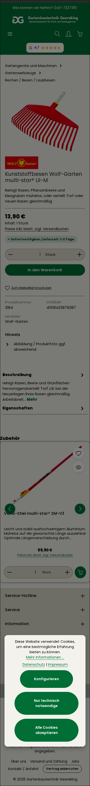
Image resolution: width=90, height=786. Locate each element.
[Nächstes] (80, 509)
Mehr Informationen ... (45, 657)
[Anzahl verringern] (10, 254)
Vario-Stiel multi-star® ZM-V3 (34, 513)
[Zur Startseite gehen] (45, 20)
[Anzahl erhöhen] (79, 254)
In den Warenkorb (45, 269)
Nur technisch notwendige (46, 703)
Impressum (58, 664)
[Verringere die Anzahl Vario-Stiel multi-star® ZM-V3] (9, 572)
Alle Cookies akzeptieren (46, 730)
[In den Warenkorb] (80, 572)
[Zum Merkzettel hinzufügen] (78, 453)
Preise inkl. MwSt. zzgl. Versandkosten (37, 228)
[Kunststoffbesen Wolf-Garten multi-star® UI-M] (45, 121)
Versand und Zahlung (48, 761)
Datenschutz (33, 664)
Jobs (75, 761)
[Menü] (10, 34)
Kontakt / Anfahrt (23, 768)
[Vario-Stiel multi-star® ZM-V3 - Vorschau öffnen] (78, 467)
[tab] (43, 386)
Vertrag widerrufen (62, 769)
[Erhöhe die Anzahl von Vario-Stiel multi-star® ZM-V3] (67, 572)
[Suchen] (57, 34)
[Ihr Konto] (69, 34)
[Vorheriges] (10, 509)
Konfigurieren (46, 678)
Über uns (18, 761)
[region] (45, 121)
